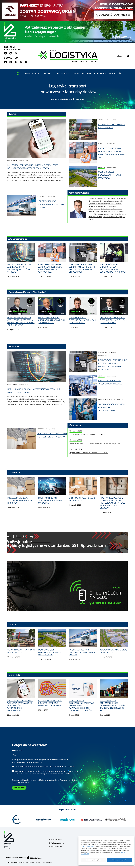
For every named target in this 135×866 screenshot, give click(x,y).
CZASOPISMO (100, 73)
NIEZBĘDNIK (62, 73)
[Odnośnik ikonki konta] (128, 56)
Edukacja (101, 143)
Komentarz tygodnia (79, 193)
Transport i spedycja (105, 399)
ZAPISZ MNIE (19, 788)
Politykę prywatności (48, 780)
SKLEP (119, 56)
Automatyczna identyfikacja (107, 352)
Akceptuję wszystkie (119, 860)
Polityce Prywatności (88, 846)
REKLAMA (86, 73)
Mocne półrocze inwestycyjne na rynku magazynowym (109, 175)
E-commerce (14, 472)
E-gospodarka (12, 160)
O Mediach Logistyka (56, 843)
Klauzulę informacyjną (30, 780)
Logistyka (101, 120)
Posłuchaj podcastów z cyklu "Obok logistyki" (27, 292)
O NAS (76, 73)
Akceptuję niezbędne (93, 860)
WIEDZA (46, 73)
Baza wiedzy (13, 346)
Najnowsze (13, 114)
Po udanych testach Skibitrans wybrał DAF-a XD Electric (51, 204)
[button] (38, 73)
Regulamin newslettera (68, 780)
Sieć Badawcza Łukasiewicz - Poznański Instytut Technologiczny (29, 862)
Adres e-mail (17, 751)
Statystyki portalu (55, 846)
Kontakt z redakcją (55, 839)
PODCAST (113, 73)
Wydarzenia (75, 425)
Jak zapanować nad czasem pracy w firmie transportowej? (111, 407)
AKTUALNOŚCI (31, 73)
